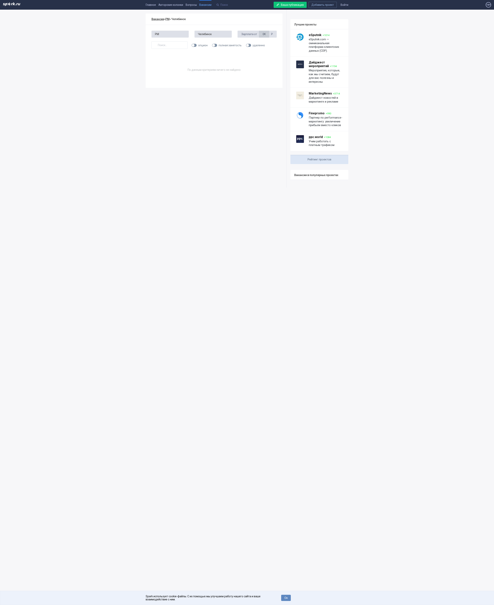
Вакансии (205, 4)
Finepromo (317, 113)
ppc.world (316, 137)
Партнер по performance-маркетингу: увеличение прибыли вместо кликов (325, 121)
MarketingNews (320, 93)
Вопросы (191, 4)
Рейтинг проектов (319, 159)
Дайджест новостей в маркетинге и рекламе (323, 99)
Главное (151, 4)
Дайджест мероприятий (319, 64)
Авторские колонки (170, 4)
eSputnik (315, 35)
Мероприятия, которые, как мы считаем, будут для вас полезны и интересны (324, 76)
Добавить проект (322, 4)
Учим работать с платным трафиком (321, 143)
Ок (286, 597)
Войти (344, 4)
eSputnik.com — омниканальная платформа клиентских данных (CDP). (324, 45)
